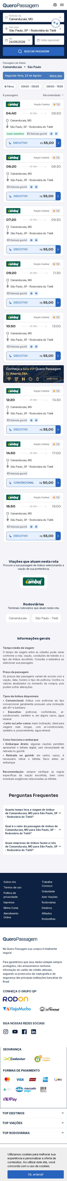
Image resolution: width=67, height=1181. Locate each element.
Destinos (47, 907)
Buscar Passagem (36, 51)
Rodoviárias (49, 902)
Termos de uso (12, 887)
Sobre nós (10, 881)
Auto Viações (50, 896)
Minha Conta (11, 907)
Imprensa (9, 902)
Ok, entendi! (35, 1174)
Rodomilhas (48, 918)
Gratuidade (48, 891)
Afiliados (47, 913)
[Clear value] (29, 40)
